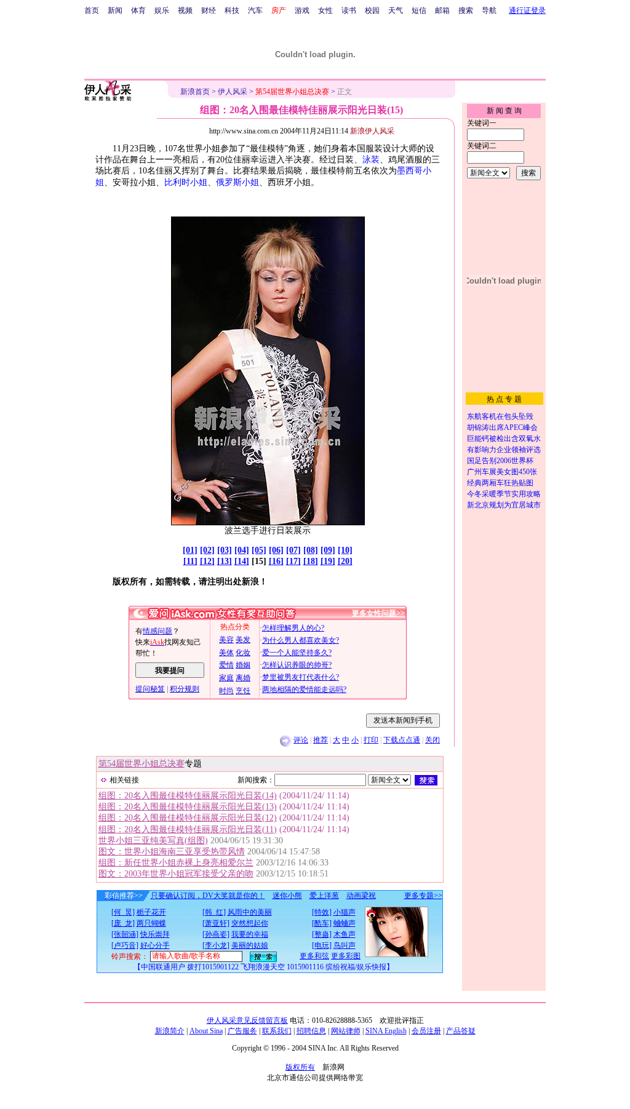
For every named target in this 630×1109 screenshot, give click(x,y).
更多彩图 (346, 956)
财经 (208, 10)
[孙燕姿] (215, 934)
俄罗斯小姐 (237, 182)
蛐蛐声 (344, 923)
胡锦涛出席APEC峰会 (502, 427)
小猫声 (344, 912)
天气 (395, 10)
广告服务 (242, 1031)
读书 (348, 10)
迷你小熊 (287, 895)
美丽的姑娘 (249, 945)
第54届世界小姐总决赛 (141, 763)
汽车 (255, 10)
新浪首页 (195, 91)
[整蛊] (322, 934)
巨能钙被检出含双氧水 (504, 438)
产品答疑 (461, 1031)
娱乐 (161, 10)
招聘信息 (311, 1031)
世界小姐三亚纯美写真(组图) (153, 840)
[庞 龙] (123, 923)
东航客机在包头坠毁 (500, 416)
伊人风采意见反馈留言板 (247, 1020)
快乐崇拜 (155, 934)
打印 (371, 740)
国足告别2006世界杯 (500, 460)
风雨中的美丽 (250, 912)
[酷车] (322, 923)
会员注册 (426, 1031)
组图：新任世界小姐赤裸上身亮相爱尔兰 (175, 862)
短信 (419, 10)
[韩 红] (214, 912)
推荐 (320, 740)
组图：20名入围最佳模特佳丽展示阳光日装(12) (187, 817)
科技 (232, 10)
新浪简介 (170, 1031)
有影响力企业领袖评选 (504, 449)
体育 (138, 10)
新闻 (115, 10)
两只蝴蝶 (151, 923)
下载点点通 (401, 740)
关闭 (432, 740)
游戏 (302, 10)
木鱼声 (344, 934)
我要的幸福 (249, 934)
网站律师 (346, 1031)
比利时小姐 (185, 182)
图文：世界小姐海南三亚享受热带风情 (171, 851)
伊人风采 (232, 91)
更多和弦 (314, 956)
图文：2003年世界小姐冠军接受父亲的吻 (175, 873)
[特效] (322, 912)
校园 (372, 10)
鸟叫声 (344, 945)
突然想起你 (249, 923)
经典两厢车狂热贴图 (500, 483)
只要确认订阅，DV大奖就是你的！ (208, 895)
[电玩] (322, 945)
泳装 (371, 159)
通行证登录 (527, 10)
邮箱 (442, 10)
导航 (489, 10)
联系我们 (277, 1031)
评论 (300, 740)
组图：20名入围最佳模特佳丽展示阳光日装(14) (187, 795)
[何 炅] (123, 912)
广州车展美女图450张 (502, 471)
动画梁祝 (361, 895)
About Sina (206, 1031)
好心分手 (155, 945)
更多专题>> (423, 895)
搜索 (465, 10)
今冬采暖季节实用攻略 (504, 494)
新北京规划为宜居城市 (504, 505)
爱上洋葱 (324, 895)
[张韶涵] (124, 934)
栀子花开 (151, 912)
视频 (185, 10)
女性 (325, 10)
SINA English (386, 1031)
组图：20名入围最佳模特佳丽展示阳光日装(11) (187, 829)
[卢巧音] (124, 945)
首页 (91, 10)
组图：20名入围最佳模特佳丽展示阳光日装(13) (187, 806)
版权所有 (300, 1067)
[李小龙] (215, 945)
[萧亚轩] (215, 923)
